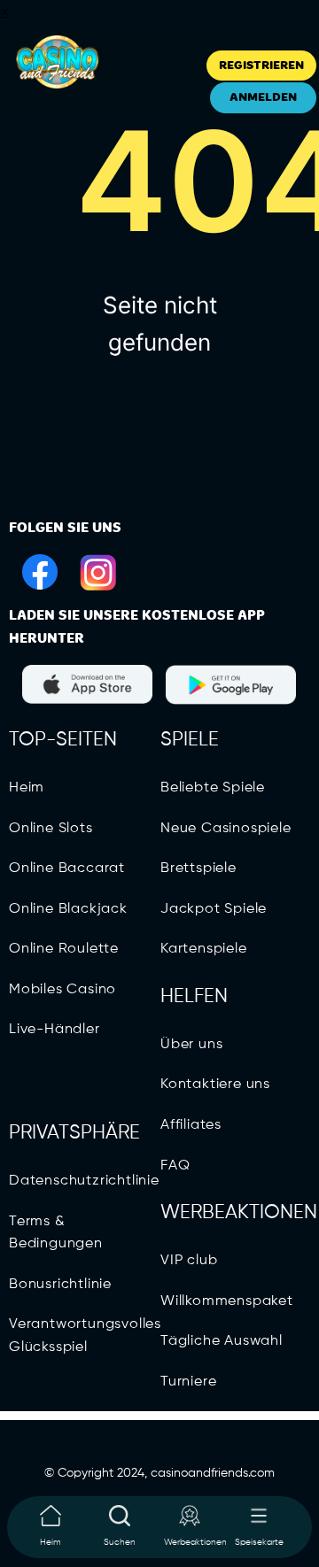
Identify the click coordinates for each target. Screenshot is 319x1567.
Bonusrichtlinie (60, 1285)
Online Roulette (64, 949)
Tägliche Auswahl (221, 1341)
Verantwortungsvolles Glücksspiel (85, 1336)
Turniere (188, 1382)
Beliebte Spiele (212, 788)
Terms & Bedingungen (56, 1233)
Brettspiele (198, 868)
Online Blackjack (68, 909)
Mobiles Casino (62, 990)
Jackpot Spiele (213, 909)
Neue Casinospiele (226, 829)
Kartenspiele (203, 949)
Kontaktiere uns (215, 1084)
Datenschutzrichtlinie (84, 1181)
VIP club (188, 1261)
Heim (26, 788)
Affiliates (191, 1125)
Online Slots (51, 829)
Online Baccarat (67, 868)
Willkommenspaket (226, 1301)
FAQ (175, 1166)
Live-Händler (54, 1030)
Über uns (191, 1045)
